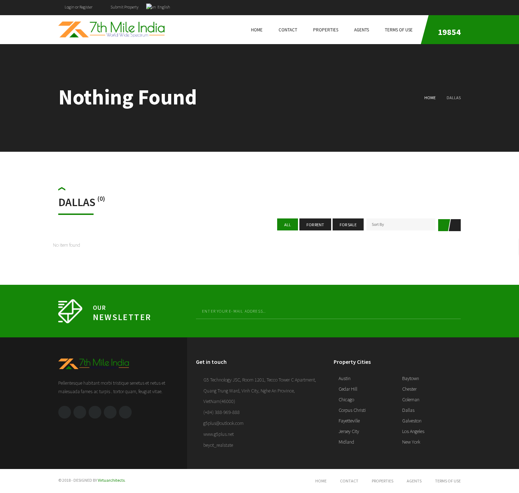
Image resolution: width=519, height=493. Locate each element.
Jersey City (348, 431)
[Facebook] (432, 6)
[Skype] (110, 412)
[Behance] (95, 412)
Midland (346, 442)
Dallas (407, 410)
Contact (349, 480)
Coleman (410, 399)
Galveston (411, 420)
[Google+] (459, 6)
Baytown (410, 378)
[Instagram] (125, 412)
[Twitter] (445, 6)
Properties (382, 480)
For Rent (315, 224)
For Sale (348, 224)
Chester (409, 389)
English (163, 7)
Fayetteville (349, 420)
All (287, 224)
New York (410, 442)
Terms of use (448, 480)
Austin (344, 378)
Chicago (346, 399)
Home (430, 97)
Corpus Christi (352, 410)
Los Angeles (412, 431)
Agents (414, 480)
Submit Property (124, 7)
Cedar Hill (347, 389)
